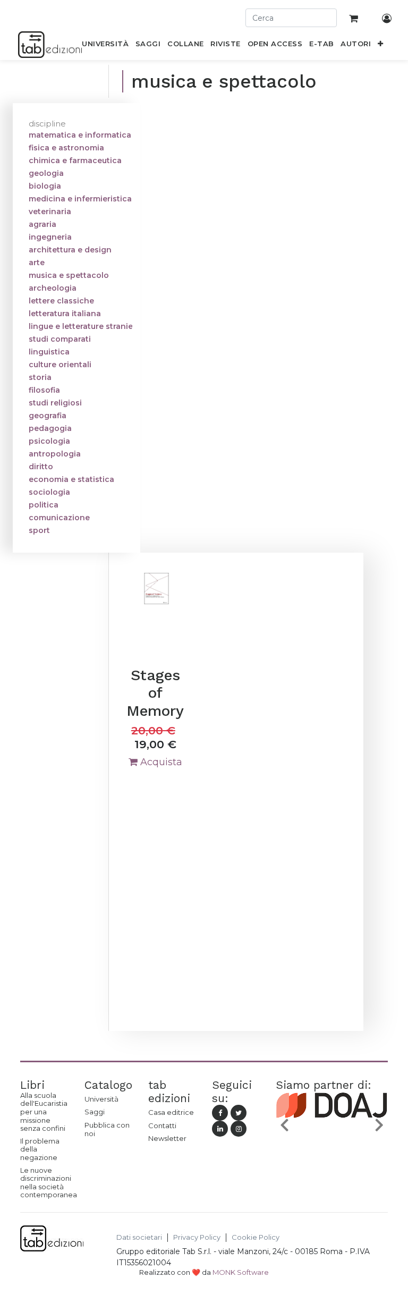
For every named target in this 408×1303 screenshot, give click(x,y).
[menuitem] (105, 46)
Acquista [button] (160, 762)
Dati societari (139, 1237)
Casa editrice (171, 1112)
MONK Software (240, 1272)
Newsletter (167, 1138)
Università (101, 1099)
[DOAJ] (332, 1126)
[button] (381, 46)
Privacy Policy (196, 1237)
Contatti (162, 1125)
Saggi (94, 1111)
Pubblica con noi (107, 1129)
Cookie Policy (255, 1237)
